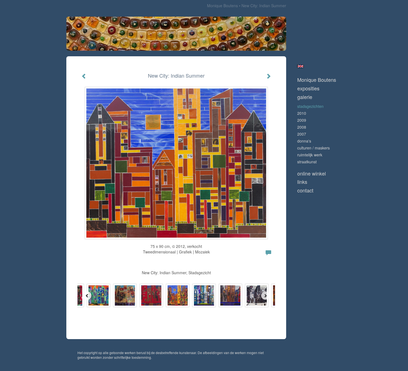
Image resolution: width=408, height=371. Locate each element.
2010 (301, 113)
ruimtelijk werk (309, 154)
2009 (301, 120)
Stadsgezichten (310, 106)
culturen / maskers (313, 148)
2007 (301, 134)
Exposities (308, 88)
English (300, 66)
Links (302, 181)
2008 (301, 127)
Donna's (304, 141)
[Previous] (87, 295)
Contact (305, 190)
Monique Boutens (222, 5)
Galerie (304, 96)
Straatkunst (307, 161)
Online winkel (311, 173)
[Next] (265, 295)
